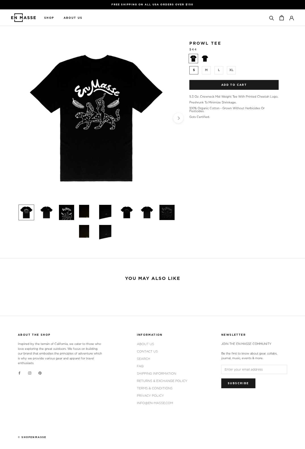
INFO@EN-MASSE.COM (155, 403)
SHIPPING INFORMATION (156, 373)
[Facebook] (19, 372)
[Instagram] (29, 372)
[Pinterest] (40, 372)
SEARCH (143, 358)
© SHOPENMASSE (32, 437)
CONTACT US (147, 351)
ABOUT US (73, 18)
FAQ (140, 366)
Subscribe (238, 383)
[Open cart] (282, 17)
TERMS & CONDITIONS (155, 388)
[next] (178, 118)
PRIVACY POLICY (150, 395)
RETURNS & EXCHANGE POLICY (162, 380)
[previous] (15, 118)
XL (231, 70)
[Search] (271, 17)
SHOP (49, 18)
